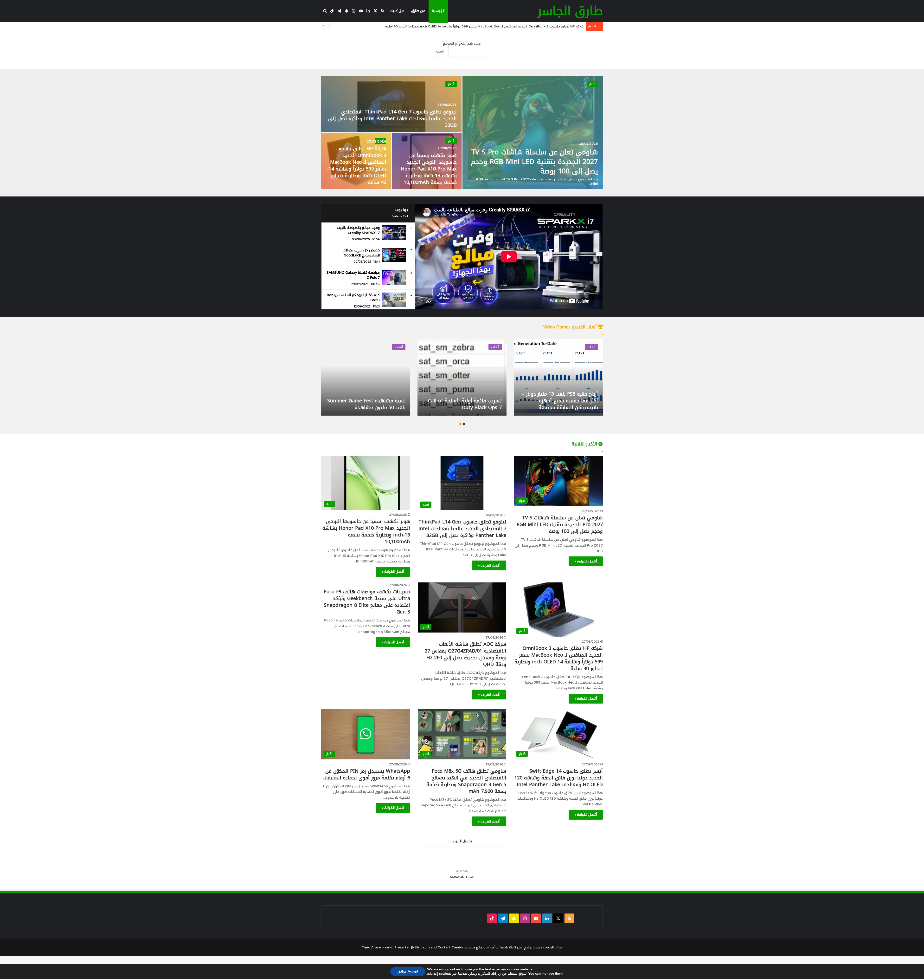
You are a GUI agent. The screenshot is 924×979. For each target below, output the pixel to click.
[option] (462, 132)
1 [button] (463, 424)
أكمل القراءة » (586, 561)
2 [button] (460, 424)
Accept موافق (408, 971)
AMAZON (457, 877)
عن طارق (418, 11)
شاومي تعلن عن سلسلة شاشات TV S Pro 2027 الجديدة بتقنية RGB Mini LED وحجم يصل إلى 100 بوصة (534, 161)
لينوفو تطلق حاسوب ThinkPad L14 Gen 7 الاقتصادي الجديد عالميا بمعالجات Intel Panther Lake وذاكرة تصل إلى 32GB (392, 118)
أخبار (592, 84)
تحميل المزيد (462, 841)
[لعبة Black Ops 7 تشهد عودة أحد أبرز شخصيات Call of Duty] (558, 377)
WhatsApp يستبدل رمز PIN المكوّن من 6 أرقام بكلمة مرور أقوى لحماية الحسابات (366, 774)
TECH (469, 877)
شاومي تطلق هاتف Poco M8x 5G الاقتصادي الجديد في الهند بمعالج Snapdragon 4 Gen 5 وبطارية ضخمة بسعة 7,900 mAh (466, 781)
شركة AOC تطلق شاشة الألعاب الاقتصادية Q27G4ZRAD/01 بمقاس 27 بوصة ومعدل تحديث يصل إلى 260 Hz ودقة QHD (492, 26)
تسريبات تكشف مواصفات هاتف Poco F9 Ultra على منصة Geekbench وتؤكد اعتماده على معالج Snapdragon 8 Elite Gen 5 (367, 601)
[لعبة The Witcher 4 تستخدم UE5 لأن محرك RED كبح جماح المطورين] (365, 377)
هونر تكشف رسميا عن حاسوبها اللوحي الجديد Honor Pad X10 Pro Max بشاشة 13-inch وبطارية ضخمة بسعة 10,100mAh (429, 169)
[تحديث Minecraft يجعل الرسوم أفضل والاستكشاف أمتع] (462, 377)
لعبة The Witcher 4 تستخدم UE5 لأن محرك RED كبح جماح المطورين (368, 404)
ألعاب (591, 347)
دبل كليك (397, 11)
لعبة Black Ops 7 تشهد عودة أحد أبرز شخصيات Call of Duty (561, 404)
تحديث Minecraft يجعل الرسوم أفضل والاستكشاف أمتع (468, 404)
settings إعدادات (439, 974)
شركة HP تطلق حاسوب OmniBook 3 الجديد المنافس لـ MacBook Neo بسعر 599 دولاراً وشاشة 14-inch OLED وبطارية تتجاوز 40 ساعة (356, 165)
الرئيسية (438, 11)
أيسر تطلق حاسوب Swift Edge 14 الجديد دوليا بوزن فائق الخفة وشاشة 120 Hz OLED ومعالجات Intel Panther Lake (558, 777)
